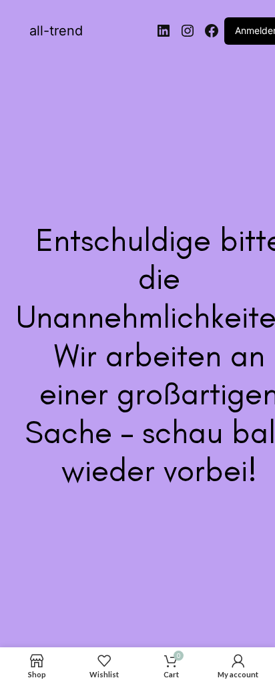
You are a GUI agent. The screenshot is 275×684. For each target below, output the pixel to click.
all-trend (56, 31)
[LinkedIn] (164, 31)
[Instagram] (188, 31)
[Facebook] (212, 31)
